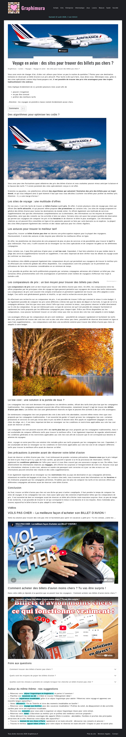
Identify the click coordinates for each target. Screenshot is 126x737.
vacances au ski (29, 696)
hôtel (26, 714)
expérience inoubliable (30, 698)
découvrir (20, 703)
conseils (26, 711)
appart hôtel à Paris (36, 724)
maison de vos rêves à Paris (32, 721)
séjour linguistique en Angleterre (38, 693)
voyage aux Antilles (32, 706)
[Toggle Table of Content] (22, 108)
